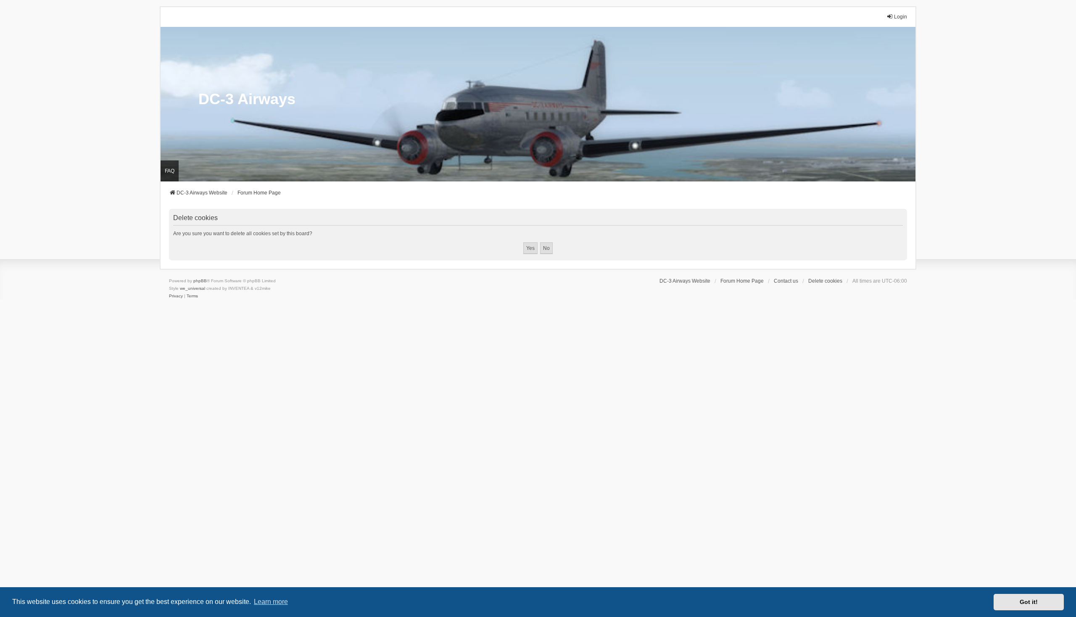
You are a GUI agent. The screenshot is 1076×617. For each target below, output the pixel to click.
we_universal (192, 288)
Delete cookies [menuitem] (825, 281)
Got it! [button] (1029, 602)
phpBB (200, 280)
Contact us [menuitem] (786, 281)
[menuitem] (176, 296)
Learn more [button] (271, 601)
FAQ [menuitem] (169, 171)
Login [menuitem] (900, 17)
